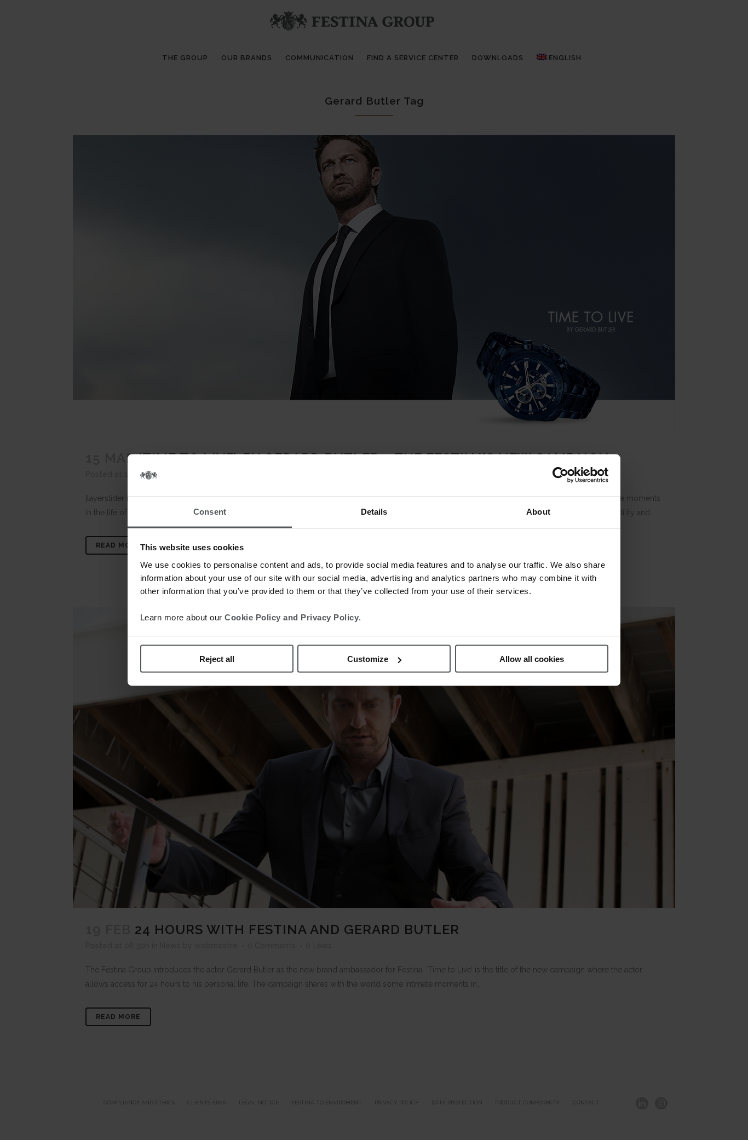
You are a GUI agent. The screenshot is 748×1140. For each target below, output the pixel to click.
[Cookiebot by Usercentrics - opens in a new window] (560, 475)
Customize (367, 659)
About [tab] (538, 511)
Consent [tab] (209, 511)
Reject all (216, 659)
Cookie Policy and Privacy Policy (292, 616)
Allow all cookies (531, 659)
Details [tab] (374, 511)
